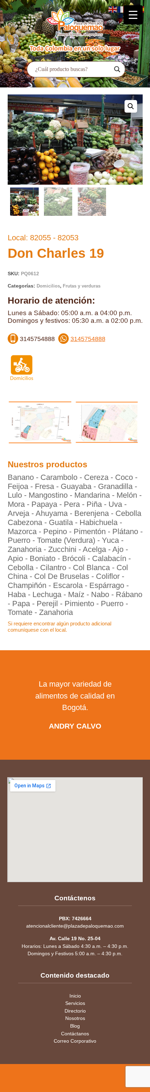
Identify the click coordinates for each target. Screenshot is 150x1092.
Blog (75, 1026)
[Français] (122, 9)
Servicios (75, 1003)
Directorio (75, 1011)
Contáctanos (75, 1033)
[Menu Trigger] (133, 14)
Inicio (75, 996)
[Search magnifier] (117, 69)
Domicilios (48, 286)
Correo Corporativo (75, 1041)
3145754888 (87, 338)
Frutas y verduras (81, 286)
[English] (113, 9)
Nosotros (75, 1018)
